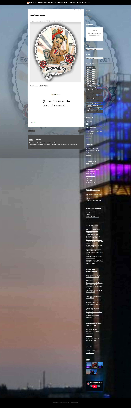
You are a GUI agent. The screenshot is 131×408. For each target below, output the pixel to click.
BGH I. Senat (90, 67)
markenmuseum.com (90, 175)
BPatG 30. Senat (91, 81)
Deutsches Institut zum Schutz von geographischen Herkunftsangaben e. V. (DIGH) (94, 241)
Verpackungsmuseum (90, 182)
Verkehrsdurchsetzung (93, 108)
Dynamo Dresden (91, 87)
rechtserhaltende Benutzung (94, 101)
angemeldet (36, 142)
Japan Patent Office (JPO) (92, 302)
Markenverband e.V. (90, 350)
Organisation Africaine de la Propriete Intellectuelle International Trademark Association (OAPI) (94, 262)
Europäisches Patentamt (91, 294)
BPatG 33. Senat (91, 83)
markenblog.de (89, 133)
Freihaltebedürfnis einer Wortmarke (92, 90)
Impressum (88, 18)
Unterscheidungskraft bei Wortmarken (93, 106)
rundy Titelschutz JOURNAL (94, 103)
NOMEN (88, 219)
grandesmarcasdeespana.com (92, 169)
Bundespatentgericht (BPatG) (92, 150)
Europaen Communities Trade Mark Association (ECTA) (94, 246)
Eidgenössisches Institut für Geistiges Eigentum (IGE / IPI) (94, 291)
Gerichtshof (88, 154)
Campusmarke (89, 121)
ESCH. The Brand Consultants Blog (94, 131)
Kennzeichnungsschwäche (94, 92)
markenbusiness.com (90, 171)
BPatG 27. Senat (91, 75)
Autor (87, 13)
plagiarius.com (89, 198)
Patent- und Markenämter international (93, 97)
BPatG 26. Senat (91, 73)
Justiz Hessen (89, 335)
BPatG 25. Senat (91, 71)
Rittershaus (88, 138)
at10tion (88, 212)
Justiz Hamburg (89, 333)
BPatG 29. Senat (91, 79)
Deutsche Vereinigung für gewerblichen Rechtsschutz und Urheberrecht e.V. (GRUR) (93, 236)
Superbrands (89, 180)
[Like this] (81, 9)
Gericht (87, 152)
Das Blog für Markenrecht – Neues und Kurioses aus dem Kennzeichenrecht (94, 127)
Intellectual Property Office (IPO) (93, 300)
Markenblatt (91, 94)
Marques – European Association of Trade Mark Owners (94, 257)
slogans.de (88, 178)
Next (81, 130)
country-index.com (90, 167)
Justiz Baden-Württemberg (92, 329)
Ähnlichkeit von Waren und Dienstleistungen (93, 111)
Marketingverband (90, 352)
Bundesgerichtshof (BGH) (92, 148)
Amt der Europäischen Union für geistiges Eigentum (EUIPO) (93, 276)
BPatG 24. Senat (91, 69)
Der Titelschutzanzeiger (93, 85)
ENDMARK (88, 214)
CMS (87, 123)
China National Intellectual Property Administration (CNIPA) (94, 283)
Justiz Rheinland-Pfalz (91, 340)
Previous (31, 130)
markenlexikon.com (90, 173)
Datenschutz (89, 16)
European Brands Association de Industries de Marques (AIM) (93, 249)
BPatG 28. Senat (91, 77)
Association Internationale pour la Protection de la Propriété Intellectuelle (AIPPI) (93, 231)
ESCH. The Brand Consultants (92, 216)
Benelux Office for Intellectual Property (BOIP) (93, 279)
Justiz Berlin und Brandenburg (92, 331)
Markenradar (89, 135)
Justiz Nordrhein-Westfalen (92, 338)
